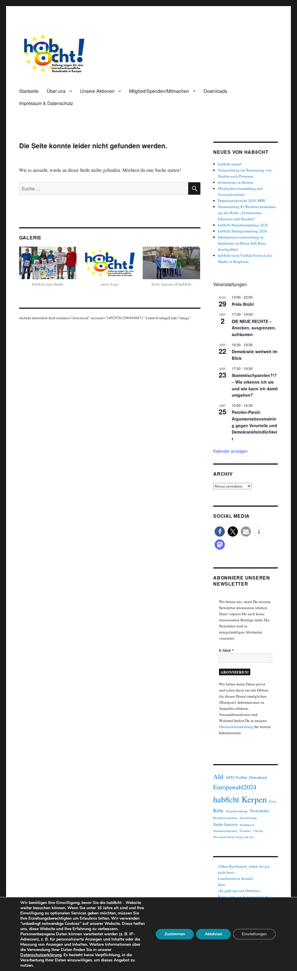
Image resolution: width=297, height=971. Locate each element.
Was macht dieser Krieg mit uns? (234, 837)
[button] (220, 531)
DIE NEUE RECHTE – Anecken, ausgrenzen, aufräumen (254, 327)
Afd (218, 776)
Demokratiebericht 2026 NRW (241, 200)
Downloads (215, 91)
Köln (218, 810)
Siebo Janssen (225, 824)
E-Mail (226, 650)
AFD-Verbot (236, 777)
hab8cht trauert (230, 164)
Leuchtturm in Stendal (235, 878)
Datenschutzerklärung (236, 726)
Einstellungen (254, 934)
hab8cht (226, 799)
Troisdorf (245, 831)
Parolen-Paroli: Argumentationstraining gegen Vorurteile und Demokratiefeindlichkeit (254, 425)
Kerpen (254, 799)
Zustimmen (174, 934)
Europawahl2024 (234, 787)
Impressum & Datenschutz (46, 103)
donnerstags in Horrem (235, 182)
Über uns (56, 91)
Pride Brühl (243, 304)
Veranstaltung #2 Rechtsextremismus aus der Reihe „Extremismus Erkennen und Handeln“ (247, 212)
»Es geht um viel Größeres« (239, 890)
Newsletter (259, 810)
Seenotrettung (248, 818)
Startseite (29, 91)
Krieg (272, 801)
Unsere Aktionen (97, 91)
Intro (221, 884)
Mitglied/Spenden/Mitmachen (159, 91)
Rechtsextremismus (225, 818)
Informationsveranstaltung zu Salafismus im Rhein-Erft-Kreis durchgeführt (242, 243)
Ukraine (258, 831)
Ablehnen (213, 934)
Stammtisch (247, 825)
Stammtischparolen (225, 831)
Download (258, 777)
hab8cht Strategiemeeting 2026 (242, 231)
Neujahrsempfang (237, 811)
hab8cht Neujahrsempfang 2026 (243, 225)
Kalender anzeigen (230, 451)
